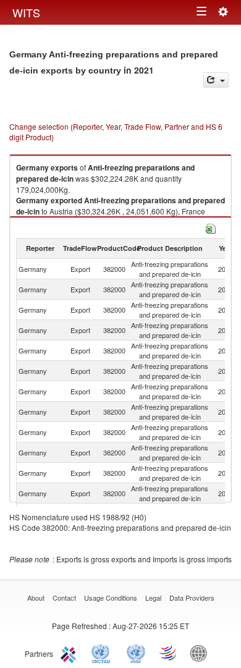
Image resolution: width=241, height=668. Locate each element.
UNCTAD (103, 652)
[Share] (216, 80)
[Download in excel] (211, 227)
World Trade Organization (168, 652)
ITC (70, 652)
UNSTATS (136, 652)
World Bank (201, 652)
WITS (26, 12)
